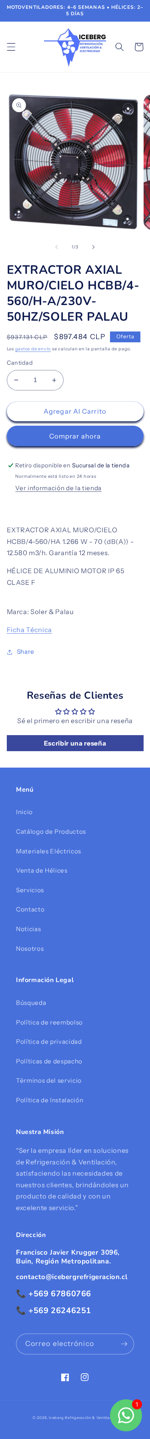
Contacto (30, 909)
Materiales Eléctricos (48, 851)
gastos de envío (33, 349)
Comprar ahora (75, 436)
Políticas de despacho (49, 1061)
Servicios (30, 890)
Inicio (24, 812)
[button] (10, 47)
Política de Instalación (49, 1100)
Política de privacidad (49, 1041)
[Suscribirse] (124, 1344)
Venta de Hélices (42, 870)
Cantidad (20, 362)
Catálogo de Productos (51, 831)
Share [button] (25, 651)
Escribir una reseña (75, 743)
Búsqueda (31, 1002)
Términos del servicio (49, 1080)
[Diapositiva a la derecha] (93, 247)
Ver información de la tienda (58, 488)
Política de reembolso (49, 1022)
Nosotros (30, 948)
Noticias (28, 929)
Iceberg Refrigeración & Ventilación (83, 1417)
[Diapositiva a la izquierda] (56, 247)
